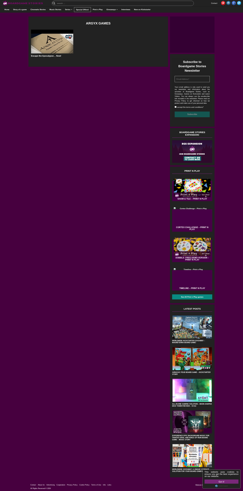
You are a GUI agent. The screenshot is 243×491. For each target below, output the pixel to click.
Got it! (221, 481)
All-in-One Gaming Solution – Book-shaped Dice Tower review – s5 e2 (192, 405)
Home (6, 9)
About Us (41, 485)
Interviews (125, 9)
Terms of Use (96, 485)
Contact (214, 3)
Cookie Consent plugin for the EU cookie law (221, 486)
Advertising (50, 485)
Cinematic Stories (38, 9)
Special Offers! (82, 10)
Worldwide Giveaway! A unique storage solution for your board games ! (190, 470)
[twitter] (239, 3)
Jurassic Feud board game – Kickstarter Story (191, 373)
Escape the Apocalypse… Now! (46, 56)
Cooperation (60, 485)
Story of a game (20, 9)
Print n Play (98, 9)
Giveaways (111, 9)
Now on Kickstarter (142, 9)
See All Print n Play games (192, 297)
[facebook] (234, 3)
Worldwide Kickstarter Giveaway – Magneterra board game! (188, 342)
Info (104, 485)
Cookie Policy (84, 485)
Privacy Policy (180, 101)
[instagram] (228, 3)
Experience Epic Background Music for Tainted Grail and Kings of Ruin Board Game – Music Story (190, 437)
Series (68, 9)
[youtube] (223, 3)
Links (109, 485)
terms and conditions (194, 107)
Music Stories (55, 9)
